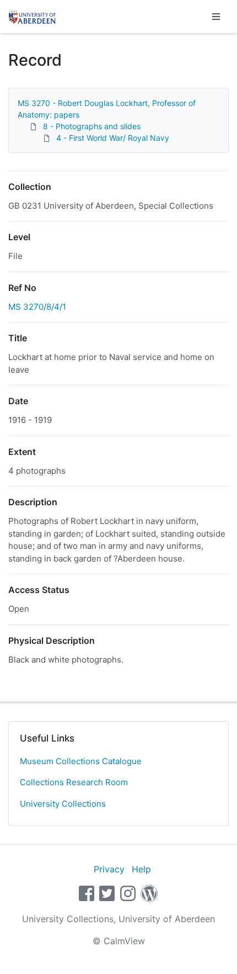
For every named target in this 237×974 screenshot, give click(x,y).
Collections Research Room (74, 782)
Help (141, 869)
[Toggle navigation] (216, 16)
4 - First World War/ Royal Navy (112, 137)
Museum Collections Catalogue (81, 761)
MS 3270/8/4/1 (37, 306)
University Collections (63, 803)
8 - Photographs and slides (92, 126)
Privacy (109, 869)
